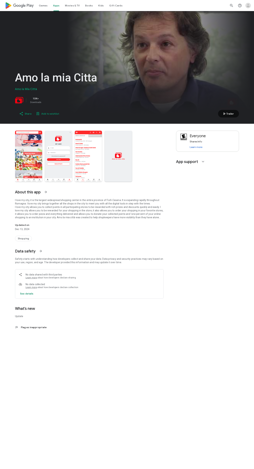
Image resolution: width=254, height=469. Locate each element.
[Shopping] (23, 238)
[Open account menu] (248, 5)
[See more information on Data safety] (40, 251)
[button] (28, 156)
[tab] (43, 5)
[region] (63, 100)
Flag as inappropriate (31, 327)
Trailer (228, 114)
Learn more (31, 277)
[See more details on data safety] (27, 293)
